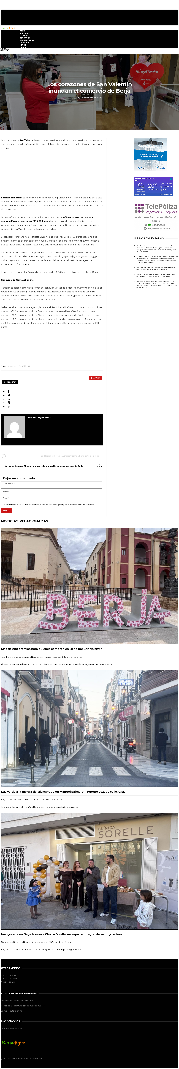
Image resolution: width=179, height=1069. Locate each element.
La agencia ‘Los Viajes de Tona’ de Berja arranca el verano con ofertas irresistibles (39, 807)
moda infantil (16, 1006)
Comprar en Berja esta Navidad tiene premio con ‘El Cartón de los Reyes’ (36, 942)
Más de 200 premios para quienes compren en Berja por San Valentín (51, 649)
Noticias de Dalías (9, 978)
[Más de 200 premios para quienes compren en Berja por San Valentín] (89, 586)
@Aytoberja (23, 264)
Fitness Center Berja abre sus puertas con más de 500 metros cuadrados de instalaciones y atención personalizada (56, 664)
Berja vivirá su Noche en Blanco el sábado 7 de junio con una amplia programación (41, 949)
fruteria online (16, 1011)
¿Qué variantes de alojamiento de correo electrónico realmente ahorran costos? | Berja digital (156, 282)
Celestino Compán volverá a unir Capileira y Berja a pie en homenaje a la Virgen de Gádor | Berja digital (157, 258)
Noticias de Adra (8, 975)
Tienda (23, 47)
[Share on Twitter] (9, 395)
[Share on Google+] (9, 399)
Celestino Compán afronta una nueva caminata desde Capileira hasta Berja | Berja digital (157, 247)
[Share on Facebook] (8, 391)
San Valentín (25, 366)
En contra (11, 382)
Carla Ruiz (28, 1001)
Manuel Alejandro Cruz (41, 417)
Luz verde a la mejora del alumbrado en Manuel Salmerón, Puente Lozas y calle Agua (63, 791)
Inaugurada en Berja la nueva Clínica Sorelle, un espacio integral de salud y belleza (61, 934)
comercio (12, 366)
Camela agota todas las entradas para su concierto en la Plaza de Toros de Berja (157, 285)
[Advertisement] (130, 23)
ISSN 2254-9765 (7, 14)
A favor (96, 378)
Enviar (6, 511)
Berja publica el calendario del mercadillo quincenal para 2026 (31, 799)
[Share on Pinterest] (9, 403)
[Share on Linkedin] (9, 406)
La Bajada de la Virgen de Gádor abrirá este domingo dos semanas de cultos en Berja (156, 268)
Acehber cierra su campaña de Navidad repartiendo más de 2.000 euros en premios (41, 657)
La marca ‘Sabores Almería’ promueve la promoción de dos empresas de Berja (44, 466)
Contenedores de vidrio (11, 1028)
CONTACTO (19, 14)
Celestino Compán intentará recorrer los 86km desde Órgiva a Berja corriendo (156, 250)
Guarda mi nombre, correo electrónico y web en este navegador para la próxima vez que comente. (49, 505)
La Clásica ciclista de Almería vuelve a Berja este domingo (70, 456)
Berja (14, 982)
